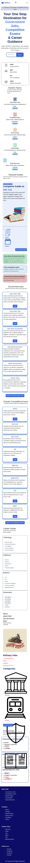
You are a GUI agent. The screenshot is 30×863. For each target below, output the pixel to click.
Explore (15, 108)
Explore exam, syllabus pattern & (15, 119)
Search (20, 55)
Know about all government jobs (14, 256)
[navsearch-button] (15, 3)
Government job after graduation (14, 276)
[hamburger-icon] (27, 3)
